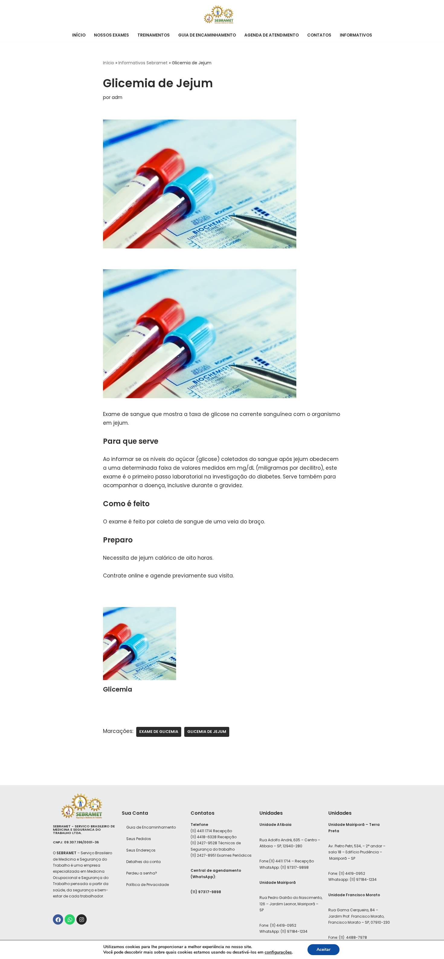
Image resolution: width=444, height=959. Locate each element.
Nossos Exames (111, 35)
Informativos (356, 35)
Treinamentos (153, 35)
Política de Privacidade (147, 884)
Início (78, 35)
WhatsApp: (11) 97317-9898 (284, 867)
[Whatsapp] (70, 919)
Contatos (319, 35)
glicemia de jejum (206, 731)
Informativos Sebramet (143, 63)
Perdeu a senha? (141, 873)
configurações (278, 952)
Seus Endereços (141, 850)
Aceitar (323, 949)
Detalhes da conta (143, 861)
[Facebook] (58, 919)
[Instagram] (81, 919)
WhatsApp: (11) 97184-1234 (283, 931)
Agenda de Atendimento (271, 35)
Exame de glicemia (158, 731)
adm (117, 97)
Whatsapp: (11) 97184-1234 (352, 879)
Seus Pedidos (138, 838)
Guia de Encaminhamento (207, 35)
